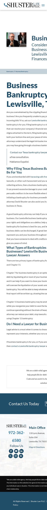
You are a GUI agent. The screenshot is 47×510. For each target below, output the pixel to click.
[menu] (43, 5)
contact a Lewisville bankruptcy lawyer (28, 346)
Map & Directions (37, 447)
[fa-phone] (5, 7)
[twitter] (10, 456)
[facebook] (11, 451)
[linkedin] (21, 451)
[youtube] (16, 451)
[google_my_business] (21, 456)
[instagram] (16, 456)
